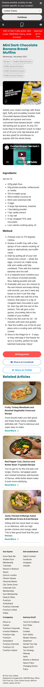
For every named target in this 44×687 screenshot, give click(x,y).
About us (7, 622)
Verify (25, 656)
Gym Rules (27, 625)
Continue (22, 17)
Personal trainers (10, 581)
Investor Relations (10, 631)
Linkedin (26, 566)
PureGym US (8, 647)
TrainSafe (7, 566)
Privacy (26, 628)
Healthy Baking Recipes (22, 62)
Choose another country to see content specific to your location (17, 4)
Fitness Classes (9, 578)
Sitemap (26, 653)
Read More (10, 431)
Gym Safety (28, 634)
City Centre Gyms (10, 584)
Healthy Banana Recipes (13, 66)
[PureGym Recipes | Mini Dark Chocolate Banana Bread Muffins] (22, 154)
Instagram (27, 562)
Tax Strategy (28, 650)
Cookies (26, 631)
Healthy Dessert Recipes (13, 76)
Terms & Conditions (31, 622)
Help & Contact (29, 556)
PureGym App (9, 634)
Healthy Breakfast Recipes (14, 71)
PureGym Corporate (11, 628)
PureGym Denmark (11, 606)
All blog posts (22, 354)
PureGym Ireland (10, 650)
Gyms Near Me (9, 556)
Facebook (27, 559)
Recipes (7, 62)
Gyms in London (10, 575)
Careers (6, 625)
